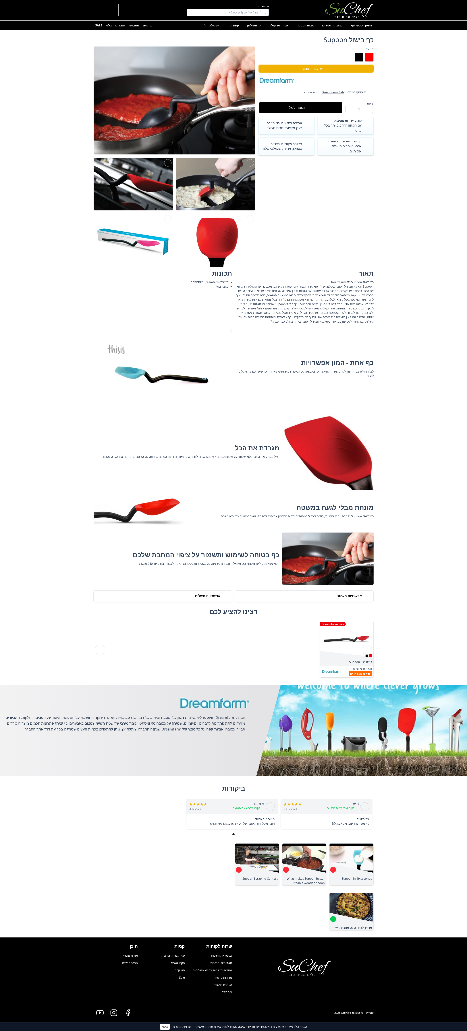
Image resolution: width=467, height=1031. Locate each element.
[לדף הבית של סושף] (349, 10)
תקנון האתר (178, 963)
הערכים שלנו (130, 963)
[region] (233, 650)
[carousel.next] (100, 650)
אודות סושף (130, 956)
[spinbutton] (359, 109)
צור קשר (227, 992)
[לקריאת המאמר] (333, 870)
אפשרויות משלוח (221, 956)
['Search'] (190, 12)
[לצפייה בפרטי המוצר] (346, 639)
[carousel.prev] (367, 650)
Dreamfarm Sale (333, 92)
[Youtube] (98, 1012)
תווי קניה (180, 970)
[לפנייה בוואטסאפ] (98, 10)
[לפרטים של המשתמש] (125, 10)
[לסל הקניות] (112, 10)
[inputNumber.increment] (349, 109)
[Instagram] (112, 1012)
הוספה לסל (298, 107)
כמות (370, 104)
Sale (182, 978)
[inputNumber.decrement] (368, 109)
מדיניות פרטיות (223, 978)
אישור (165, 1026)
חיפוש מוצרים (261, 6)
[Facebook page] (126, 1012)
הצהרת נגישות (223, 985)
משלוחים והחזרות (221, 963)
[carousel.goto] (233, 834)
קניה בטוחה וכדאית (173, 956)
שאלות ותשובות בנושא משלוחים (212, 970)
